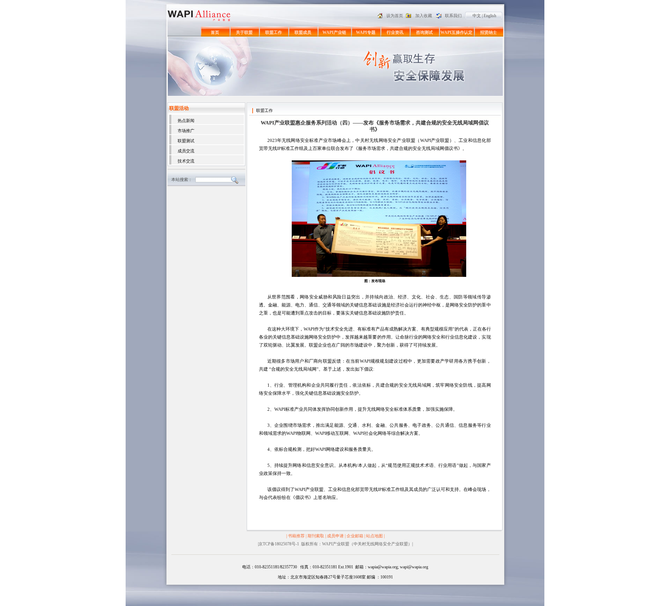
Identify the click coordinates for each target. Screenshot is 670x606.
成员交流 (186, 151)
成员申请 (335, 535)
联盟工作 (273, 32)
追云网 (227, 550)
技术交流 (186, 161)
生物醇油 (212, 550)
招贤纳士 (488, 32)
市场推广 (186, 130)
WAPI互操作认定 (456, 32)
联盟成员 (303, 32)
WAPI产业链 (334, 32)
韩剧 (239, 550)
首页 (215, 32)
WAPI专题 (365, 32)
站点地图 (374, 535)
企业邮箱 (355, 535)
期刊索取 (315, 535)
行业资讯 (395, 32)
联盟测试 (186, 140)
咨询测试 (424, 32)
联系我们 (453, 15)
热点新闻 (186, 120)
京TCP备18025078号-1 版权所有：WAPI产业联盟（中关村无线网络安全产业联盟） (335, 543)
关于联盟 (244, 32)
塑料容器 (196, 550)
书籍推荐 (296, 535)
